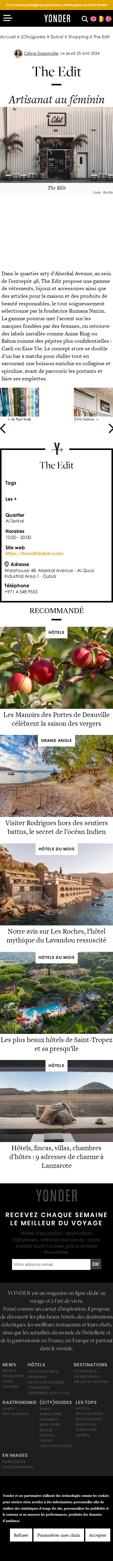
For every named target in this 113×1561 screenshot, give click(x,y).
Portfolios (14, 1461)
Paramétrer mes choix (58, 1535)
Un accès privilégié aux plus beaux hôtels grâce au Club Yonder (56, 5)
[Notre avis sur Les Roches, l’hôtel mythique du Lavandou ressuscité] (56, 924)
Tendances (39, 1387)
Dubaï (57, 36)
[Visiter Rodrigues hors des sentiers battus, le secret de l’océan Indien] (56, 815)
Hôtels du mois (43, 1371)
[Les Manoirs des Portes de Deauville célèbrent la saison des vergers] (56, 707)
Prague (47, 1435)
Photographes (17, 1467)
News (9, 1365)
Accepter (97, 1535)
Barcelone (51, 1414)
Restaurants (15, 1414)
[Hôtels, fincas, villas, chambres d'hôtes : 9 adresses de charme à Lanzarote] (56, 1140)
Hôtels (9, 1370)
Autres (83, 1435)
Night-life (86, 1424)
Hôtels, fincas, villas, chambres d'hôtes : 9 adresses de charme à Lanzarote (56, 1156)
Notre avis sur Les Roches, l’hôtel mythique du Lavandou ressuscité (56, 935)
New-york (50, 1424)
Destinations (90, 1365)
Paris (45, 1408)
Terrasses (86, 1429)
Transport (13, 1376)
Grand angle (87, 1376)
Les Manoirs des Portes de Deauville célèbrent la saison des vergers (56, 719)
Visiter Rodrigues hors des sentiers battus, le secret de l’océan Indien (56, 827)
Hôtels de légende (46, 1382)
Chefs (8, 1408)
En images (15, 1455)
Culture (10, 1386)
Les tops (86, 1402)
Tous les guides (56, 1445)
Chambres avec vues (49, 1393)
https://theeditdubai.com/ (34, 553)
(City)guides (33, 36)
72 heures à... (87, 1371)
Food (7, 1381)
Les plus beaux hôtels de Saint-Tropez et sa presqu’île (56, 1044)
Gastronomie (19, 1402)
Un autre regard (91, 1381)
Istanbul (49, 1419)
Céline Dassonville (41, 53)
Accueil (8, 36)
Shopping (78, 36)
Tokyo (46, 1440)
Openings (37, 1376)
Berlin (46, 1430)
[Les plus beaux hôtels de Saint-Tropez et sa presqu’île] (56, 1032)
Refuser (21, 1535)
